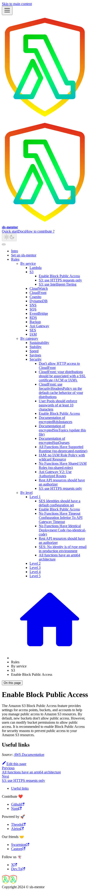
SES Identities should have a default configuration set (59, 503)
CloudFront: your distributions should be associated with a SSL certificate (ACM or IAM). (62, 376)
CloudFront (38, 293)
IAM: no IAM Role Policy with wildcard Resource (62, 457)
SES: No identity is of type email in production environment (63, 549)
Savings (35, 355)
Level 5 (35, 576)
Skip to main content (17, 4)
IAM (33, 334)
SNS (33, 305)
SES (33, 330)
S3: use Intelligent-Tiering (57, 284)
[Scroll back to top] (4, 244)
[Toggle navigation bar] (7, 10)
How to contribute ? (39, 231)
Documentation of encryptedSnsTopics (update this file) (62, 430)
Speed (34, 351)
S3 (31, 272)
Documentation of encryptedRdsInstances (55, 420)
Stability (36, 347)
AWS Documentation (29, 755)
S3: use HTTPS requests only (60, 280)
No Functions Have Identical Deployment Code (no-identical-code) (62, 530)
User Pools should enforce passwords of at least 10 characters (58, 405)
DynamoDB (39, 301)
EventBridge (39, 313)
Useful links (20, 788)
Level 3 (35, 568)
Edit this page (16, 764)
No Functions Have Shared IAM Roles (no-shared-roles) (63, 465)
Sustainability (39, 343)
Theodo (16, 824)
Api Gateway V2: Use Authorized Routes (55, 474)
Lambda (36, 268)
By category (29, 338)
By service (28, 263)
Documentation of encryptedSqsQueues (54, 440)
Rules (15, 259)
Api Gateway (39, 326)
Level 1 (35, 497)
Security (36, 359)
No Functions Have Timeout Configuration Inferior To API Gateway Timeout (60, 517)
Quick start (10, 231)
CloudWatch (39, 288)
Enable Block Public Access (59, 276)
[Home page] (49, 658)
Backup (35, 322)
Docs (21, 231)
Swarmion (18, 845)
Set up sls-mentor (23, 255)
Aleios (16, 829)
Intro (14, 251)
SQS (33, 309)
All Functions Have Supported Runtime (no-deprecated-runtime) (63, 449)
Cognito (35, 297)
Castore (16, 849)
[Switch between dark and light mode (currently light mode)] (9, 237)
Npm (14, 808)
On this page (12, 683)
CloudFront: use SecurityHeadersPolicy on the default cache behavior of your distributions (61, 390)
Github (16, 804)
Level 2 (35, 563)
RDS (33, 318)
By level (26, 493)
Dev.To (16, 869)
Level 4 (35, 572)
